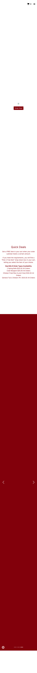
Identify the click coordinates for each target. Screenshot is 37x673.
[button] (3, 482)
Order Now (18, 108)
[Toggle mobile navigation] (34, 4)
